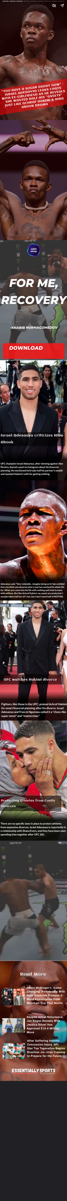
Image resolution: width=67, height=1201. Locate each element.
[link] (34, 352)
